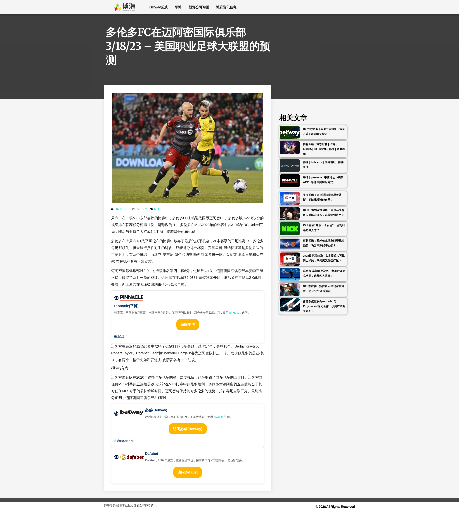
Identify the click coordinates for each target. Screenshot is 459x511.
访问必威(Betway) (187, 429)
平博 (178, 7)
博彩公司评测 (199, 7)
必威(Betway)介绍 (124, 440)
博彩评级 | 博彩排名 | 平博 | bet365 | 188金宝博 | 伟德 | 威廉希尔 (324, 149)
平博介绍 (119, 336)
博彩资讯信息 (226, 7)
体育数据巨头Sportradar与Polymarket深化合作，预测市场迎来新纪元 (324, 306)
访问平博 (188, 325)
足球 (157, 209)
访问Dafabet (188, 472)
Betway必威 (158, 7)
